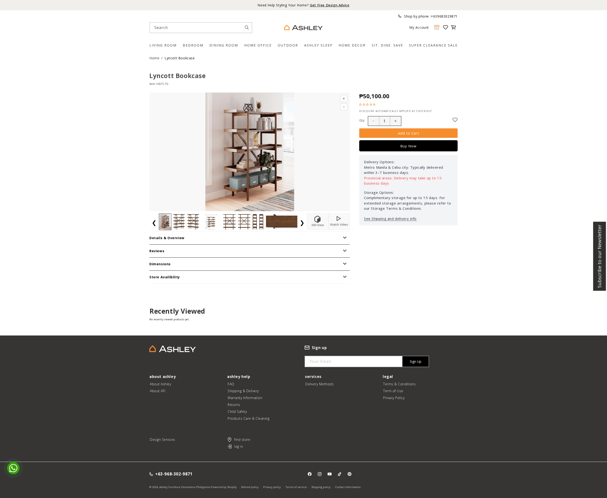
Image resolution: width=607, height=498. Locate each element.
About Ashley (160, 384)
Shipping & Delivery (243, 391)
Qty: (362, 120)
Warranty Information (245, 398)
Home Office (258, 45)
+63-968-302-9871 (174, 474)
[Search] (247, 27)
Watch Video (339, 224)
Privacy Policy (394, 398)
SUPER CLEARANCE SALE (433, 45)
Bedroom (193, 45)
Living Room (163, 45)
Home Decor (352, 45)
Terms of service (296, 487)
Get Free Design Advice (329, 5)
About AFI (158, 391)
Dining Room (223, 45)
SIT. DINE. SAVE (387, 45)
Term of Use (393, 391)
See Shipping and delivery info (390, 218)
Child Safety (237, 411)
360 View (317, 225)
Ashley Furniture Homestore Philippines (184, 487)
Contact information (348, 487)
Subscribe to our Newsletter (599, 256)
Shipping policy (321, 487)
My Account (419, 27)
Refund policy (250, 487)
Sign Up (415, 361)
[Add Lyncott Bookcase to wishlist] (455, 120)
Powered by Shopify (224, 487)
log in (238, 446)
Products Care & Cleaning (248, 418)
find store (242, 439)
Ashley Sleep (318, 45)
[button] (453, 27)
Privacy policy (272, 487)
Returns (234, 404)
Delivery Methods (319, 384)
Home (154, 58)
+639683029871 (444, 16)
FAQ (231, 384)
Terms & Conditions (399, 384)
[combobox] (201, 27)
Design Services (162, 439)
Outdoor (288, 45)
